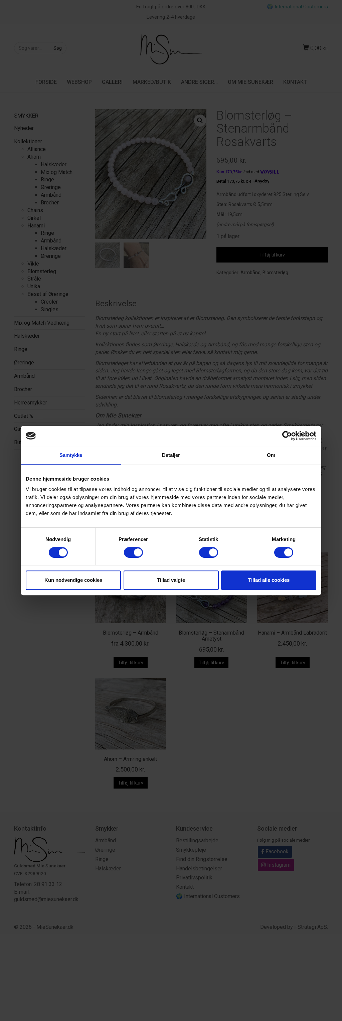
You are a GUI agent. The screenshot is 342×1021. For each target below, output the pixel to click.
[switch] (133, 552)
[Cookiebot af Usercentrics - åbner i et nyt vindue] (287, 436)
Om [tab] (271, 455)
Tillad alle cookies (269, 580)
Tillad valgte (171, 580)
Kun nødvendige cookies (73, 580)
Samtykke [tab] (70, 455)
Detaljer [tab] (171, 455)
